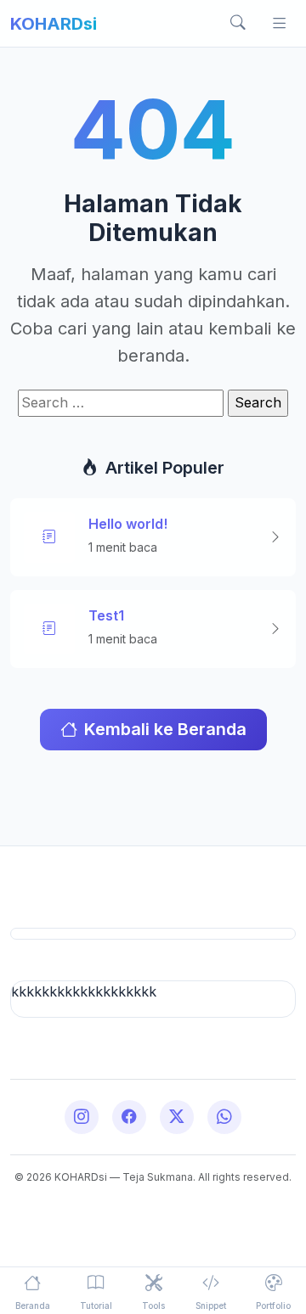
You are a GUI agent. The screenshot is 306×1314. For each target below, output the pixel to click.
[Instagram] (82, 1117)
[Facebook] (129, 1117)
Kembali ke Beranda (165, 729)
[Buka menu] (279, 24)
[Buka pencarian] (238, 24)
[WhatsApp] (224, 1117)
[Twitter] (177, 1117)
